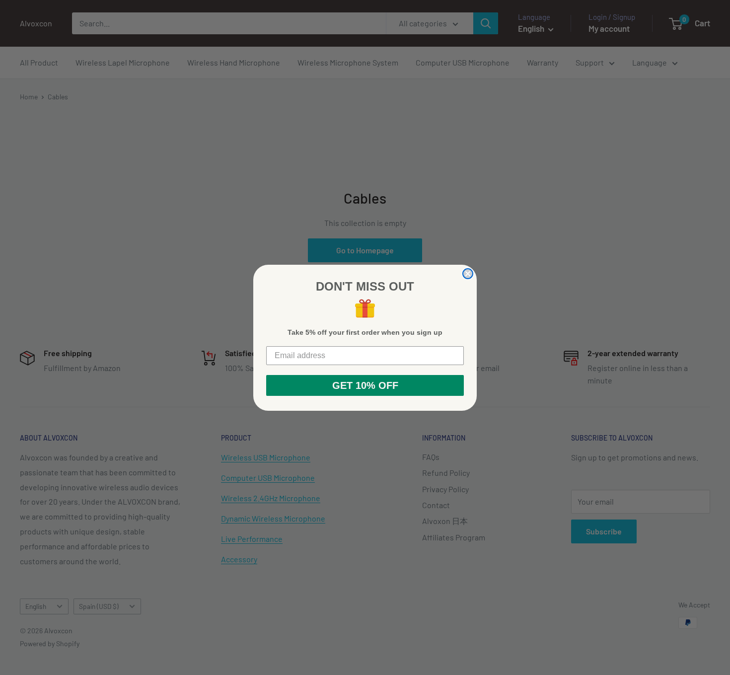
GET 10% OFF (365, 385)
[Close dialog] (468, 274)
